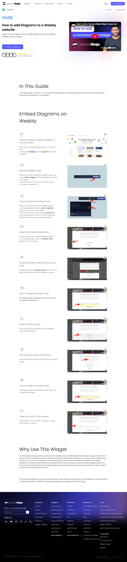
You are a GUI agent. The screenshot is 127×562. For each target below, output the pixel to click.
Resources (87, 502)
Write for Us (87, 524)
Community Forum (106, 540)
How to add (121, 10)
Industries (86, 514)
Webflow (70, 521)
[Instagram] (16, 522)
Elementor (70, 524)
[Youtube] (11, 522)
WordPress (70, 510)
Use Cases (87, 510)
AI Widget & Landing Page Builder (111, 514)
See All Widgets (56, 535)
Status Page (39, 517)
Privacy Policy (118, 557)
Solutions (86, 532)
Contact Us (38, 521)
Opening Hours (56, 528)
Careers (37, 510)
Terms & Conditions (102, 557)
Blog (84, 517)
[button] (27, 512)
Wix (68, 517)
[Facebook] (21, 522)
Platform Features (41, 514)
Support (60, 4)
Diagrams (10, 10)
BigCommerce (72, 528)
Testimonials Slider (57, 521)
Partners (102, 548)
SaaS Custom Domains (107, 521)
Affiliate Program (105, 544)
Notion (69, 532)
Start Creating (118, 4)
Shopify (69, 506)
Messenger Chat (56, 510)
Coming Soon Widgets (90, 535)
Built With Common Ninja (91, 539)
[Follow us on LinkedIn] (6, 522)
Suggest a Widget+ (41, 524)
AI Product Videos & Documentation (112, 517)
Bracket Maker (104, 506)
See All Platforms (73, 535)
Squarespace (71, 514)
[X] (30, 522)
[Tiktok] (26, 522)
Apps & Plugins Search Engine (109, 528)
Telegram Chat (56, 514)
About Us (38, 506)
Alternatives (87, 528)
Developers (87, 521)
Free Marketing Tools (90, 506)
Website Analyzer (105, 524)
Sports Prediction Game (108, 510)
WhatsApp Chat (56, 517)
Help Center (104, 537)
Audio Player (55, 524)
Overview (109, 10)
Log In (106, 4)
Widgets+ (27, 4)
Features (38, 4)
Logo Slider (54, 532)
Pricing (70, 4)
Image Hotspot (56, 506)
